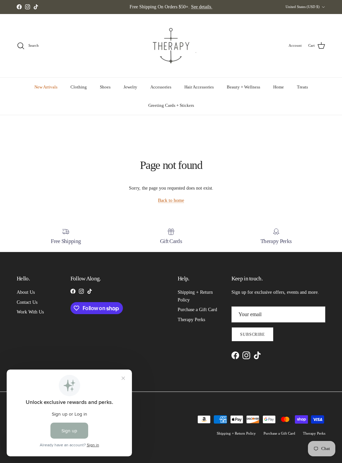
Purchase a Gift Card (197, 309)
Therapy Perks (191, 319)
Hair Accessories (199, 86)
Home (278, 86)
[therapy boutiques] (171, 46)
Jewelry (130, 86)
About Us (26, 292)
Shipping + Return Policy (236, 433)
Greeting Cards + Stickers (171, 105)
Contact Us (27, 302)
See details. (201, 6)
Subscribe (252, 334)
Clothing (78, 86)
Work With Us (30, 311)
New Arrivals (45, 86)
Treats (302, 86)
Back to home (171, 200)
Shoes (105, 86)
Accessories (160, 86)
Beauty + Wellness (243, 86)
